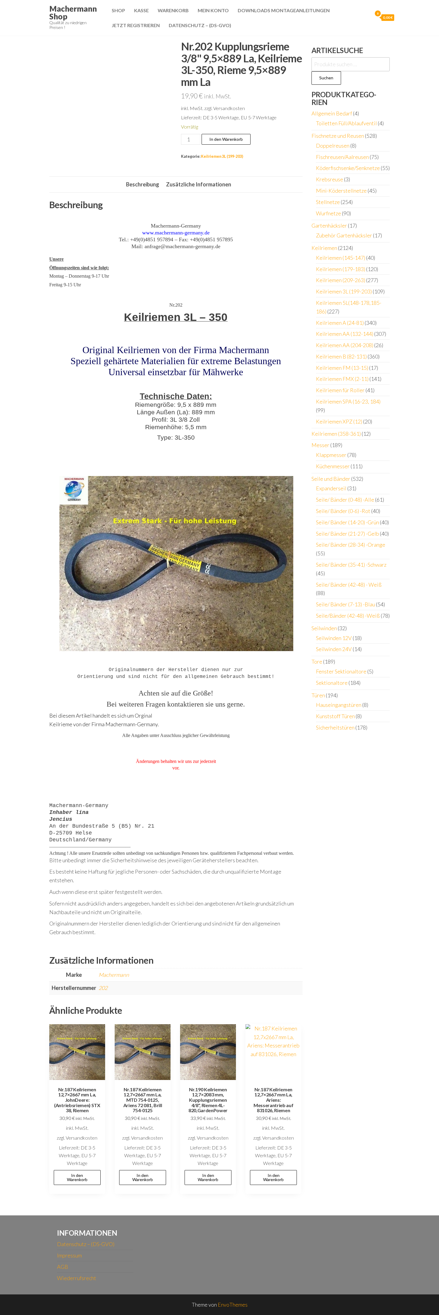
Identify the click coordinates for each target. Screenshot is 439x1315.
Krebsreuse (329, 179)
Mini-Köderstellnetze (341, 190)
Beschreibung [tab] (142, 184)
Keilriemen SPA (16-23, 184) (348, 401)
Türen (318, 695)
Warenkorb (173, 10)
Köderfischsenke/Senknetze (348, 168)
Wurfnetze (328, 213)
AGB (62, 1266)
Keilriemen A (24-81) (340, 322)
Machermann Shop (73, 12)
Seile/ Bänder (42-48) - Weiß (349, 584)
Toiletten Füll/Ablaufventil (346, 123)
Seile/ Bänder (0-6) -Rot (343, 511)
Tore (316, 661)
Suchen (326, 77)
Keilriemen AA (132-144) (344, 333)
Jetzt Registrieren (136, 25)
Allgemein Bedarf (331, 113)
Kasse (141, 10)
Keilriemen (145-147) (340, 257)
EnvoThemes (233, 1304)
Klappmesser (331, 455)
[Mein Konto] (366, 17)
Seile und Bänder (330, 478)
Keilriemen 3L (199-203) (222, 156)
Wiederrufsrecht (76, 1278)
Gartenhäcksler (329, 225)
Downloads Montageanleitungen (284, 10)
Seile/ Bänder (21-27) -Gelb (347, 533)
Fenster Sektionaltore (341, 671)
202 (103, 988)
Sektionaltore (332, 682)
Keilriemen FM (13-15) (342, 367)
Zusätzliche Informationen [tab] (198, 184)
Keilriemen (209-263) (340, 280)
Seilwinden (324, 628)
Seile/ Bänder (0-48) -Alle (345, 499)
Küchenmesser (333, 466)
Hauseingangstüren (338, 704)
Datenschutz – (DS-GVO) (200, 25)
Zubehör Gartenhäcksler (344, 235)
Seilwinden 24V (334, 649)
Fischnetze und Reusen (337, 135)
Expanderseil (331, 488)
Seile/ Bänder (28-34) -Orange (350, 544)
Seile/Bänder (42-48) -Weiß (348, 615)
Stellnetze (328, 202)
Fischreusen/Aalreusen (342, 157)
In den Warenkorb (226, 139)
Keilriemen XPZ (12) (339, 421)
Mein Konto (213, 10)
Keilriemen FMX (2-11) (342, 379)
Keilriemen (324, 248)
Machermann (114, 974)
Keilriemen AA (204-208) (344, 345)
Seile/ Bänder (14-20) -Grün (347, 522)
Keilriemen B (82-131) (341, 356)
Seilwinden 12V (334, 638)
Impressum (69, 1255)
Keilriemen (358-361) (336, 433)
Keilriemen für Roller (340, 390)
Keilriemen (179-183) (340, 269)
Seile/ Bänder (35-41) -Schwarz (351, 564)
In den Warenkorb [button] (77, 1177)
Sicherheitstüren (335, 727)
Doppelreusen (332, 145)
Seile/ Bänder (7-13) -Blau (345, 604)
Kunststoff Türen (335, 716)
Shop (118, 10)
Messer (320, 445)
